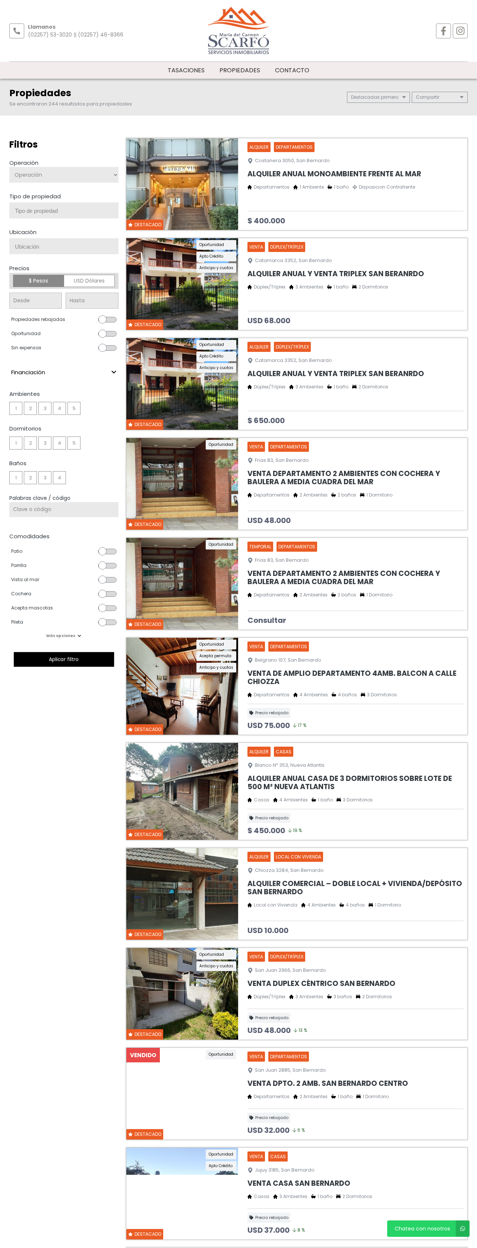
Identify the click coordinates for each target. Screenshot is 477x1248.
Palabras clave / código (39, 498)
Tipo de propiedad (35, 196)
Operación (23, 163)
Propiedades (239, 70)
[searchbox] (67, 211)
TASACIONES (186, 70)
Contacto (292, 70)
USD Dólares (89, 280)
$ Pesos (38, 280)
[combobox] (64, 210)
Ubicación (23, 232)
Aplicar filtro (63, 659)
